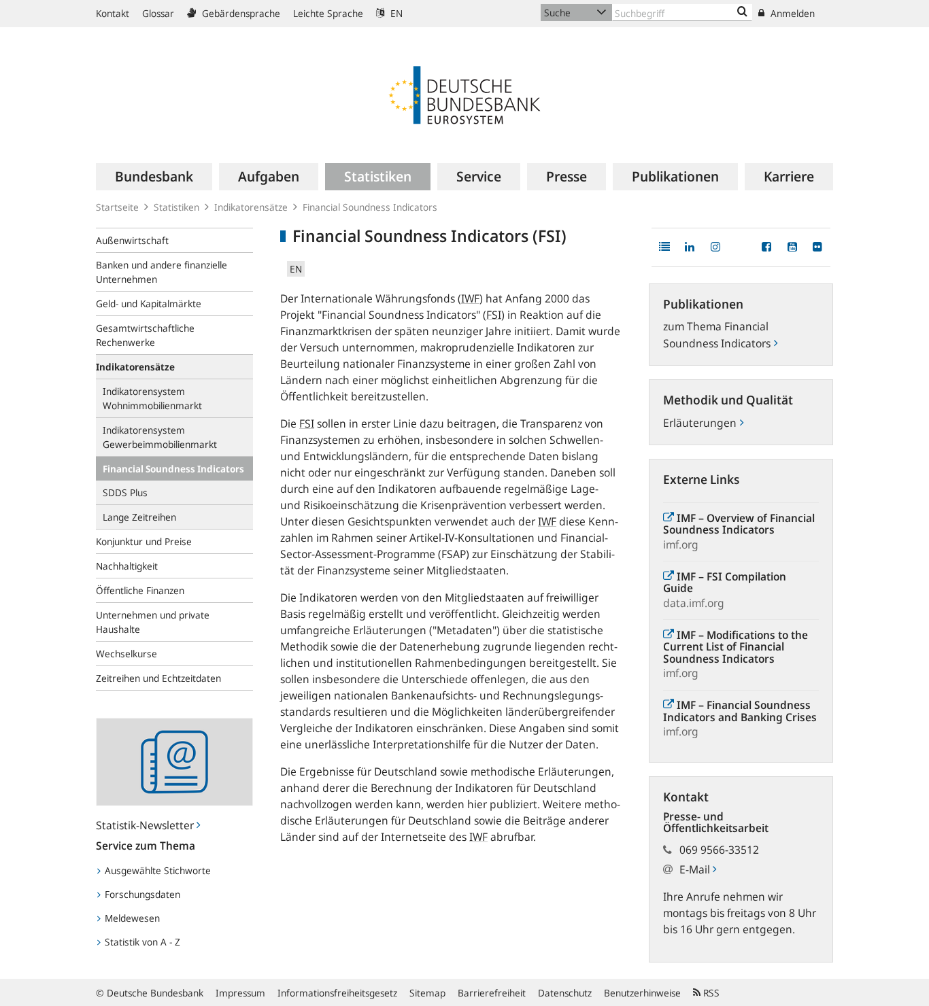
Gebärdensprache (239, 13)
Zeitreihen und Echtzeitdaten (158, 678)
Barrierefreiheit (492, 992)
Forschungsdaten (141, 894)
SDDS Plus (125, 492)
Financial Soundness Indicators (173, 468)
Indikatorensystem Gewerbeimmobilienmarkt (160, 437)
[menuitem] (154, 176)
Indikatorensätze (251, 207)
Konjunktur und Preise (144, 541)
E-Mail (696, 869)
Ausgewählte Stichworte (156, 870)
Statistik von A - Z (141, 941)
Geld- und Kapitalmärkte (148, 303)
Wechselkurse (126, 653)
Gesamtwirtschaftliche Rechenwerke (145, 335)
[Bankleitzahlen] (742, 12)
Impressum (240, 992)
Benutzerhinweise (642, 992)
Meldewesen (131, 918)
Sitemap (427, 992)
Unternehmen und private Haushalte (152, 622)
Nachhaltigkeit (127, 565)
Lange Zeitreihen (139, 516)
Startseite (117, 207)
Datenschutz (565, 992)
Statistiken (176, 207)
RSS (710, 992)
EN (395, 13)
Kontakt (112, 13)
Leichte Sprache (328, 13)
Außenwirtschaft (132, 240)
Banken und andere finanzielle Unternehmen (161, 271)
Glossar (158, 13)
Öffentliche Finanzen (140, 590)
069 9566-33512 (719, 849)
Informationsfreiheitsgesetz (337, 992)
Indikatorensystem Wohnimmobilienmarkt (152, 398)
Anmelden (791, 13)
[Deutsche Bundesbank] (464, 93)
